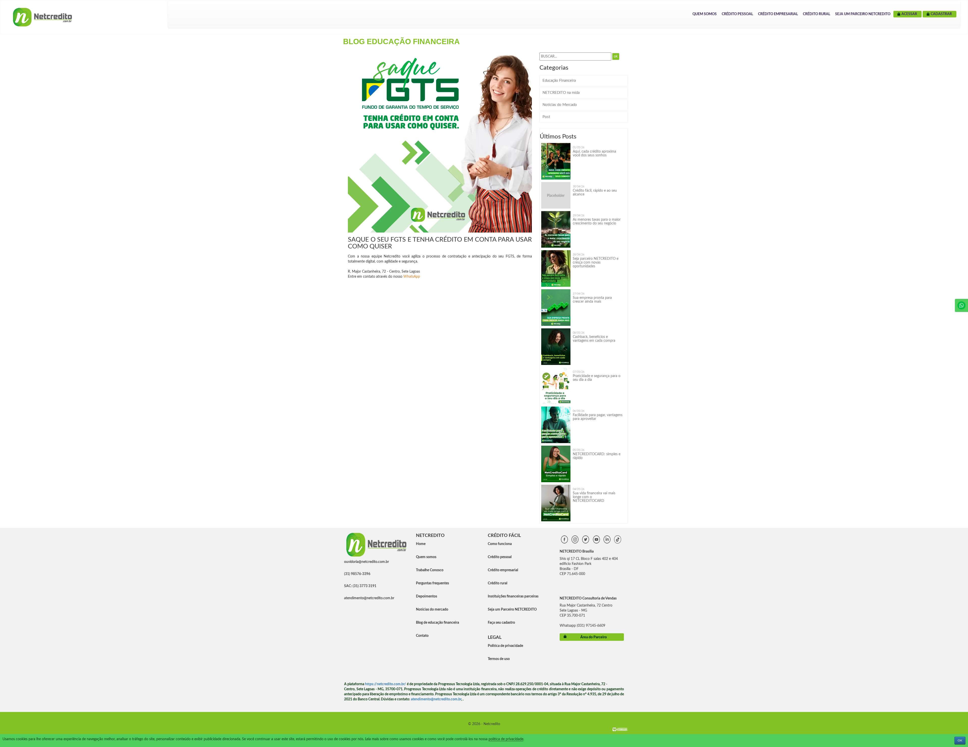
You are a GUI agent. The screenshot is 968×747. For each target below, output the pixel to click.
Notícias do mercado (432, 609)
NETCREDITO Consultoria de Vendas (588, 598)
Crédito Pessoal (737, 14)
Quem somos (426, 557)
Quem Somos (704, 14)
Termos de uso (499, 659)
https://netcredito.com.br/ (385, 684)
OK (960, 740)
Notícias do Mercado (559, 105)
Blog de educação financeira (437, 622)
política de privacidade (506, 739)
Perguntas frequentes (432, 583)
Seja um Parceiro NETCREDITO (862, 14)
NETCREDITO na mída (561, 93)
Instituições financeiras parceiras (513, 596)
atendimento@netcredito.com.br (369, 598)
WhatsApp (411, 276)
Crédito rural (497, 583)
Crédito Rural (816, 14)
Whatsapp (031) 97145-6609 (582, 625)
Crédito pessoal (499, 557)
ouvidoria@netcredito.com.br (366, 562)
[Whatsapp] (961, 305)
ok (616, 56)
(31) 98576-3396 (357, 574)
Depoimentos (426, 596)
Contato (422, 636)
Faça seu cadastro (501, 622)
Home (421, 544)
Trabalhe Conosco (429, 570)
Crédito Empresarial (778, 14)
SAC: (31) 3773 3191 (360, 586)
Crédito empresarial (503, 570)
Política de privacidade (505, 646)
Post (546, 117)
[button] (527, 53)
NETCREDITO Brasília (577, 551)
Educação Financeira (559, 80)
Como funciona (500, 544)
